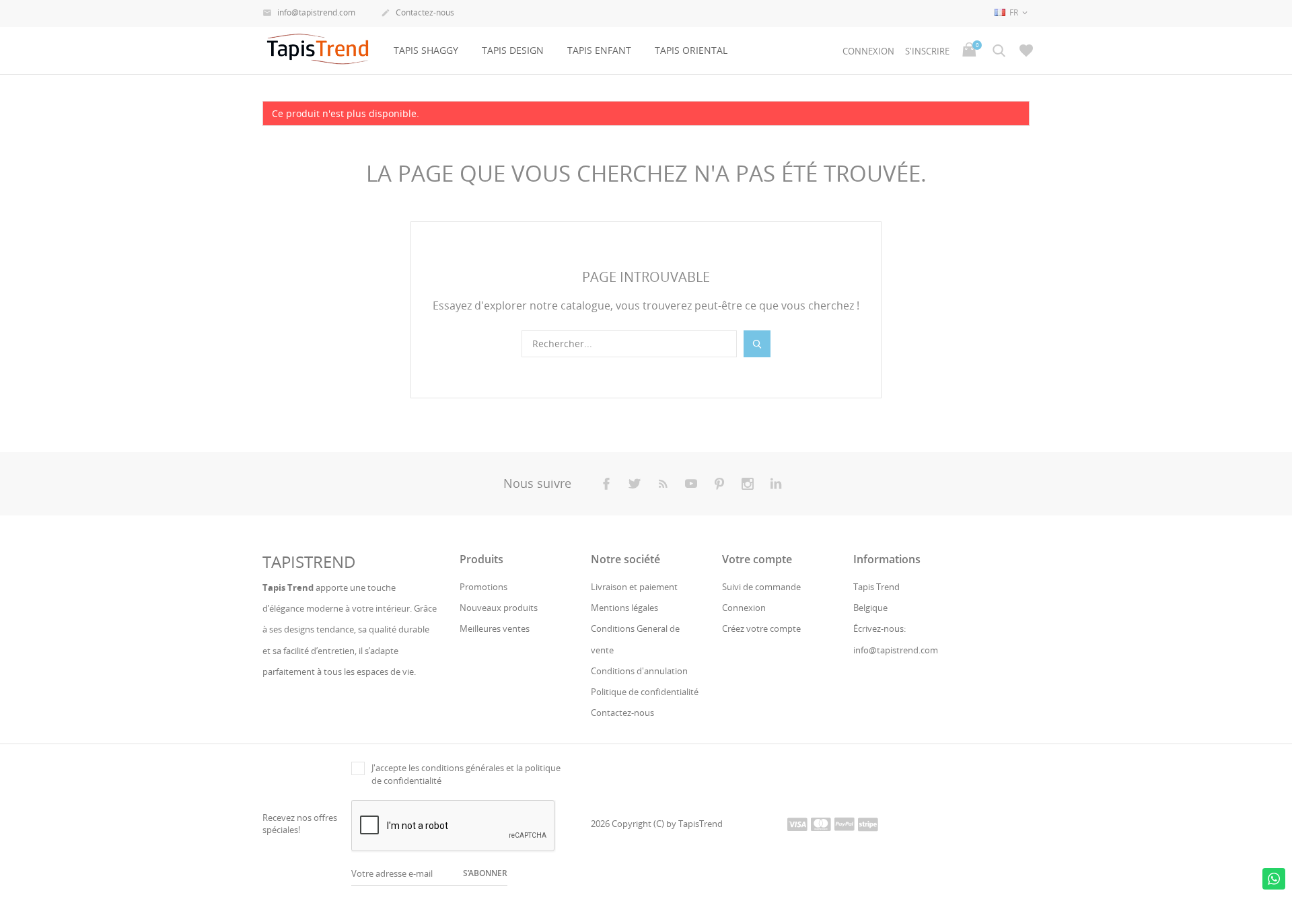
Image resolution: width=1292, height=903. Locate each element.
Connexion (744, 608)
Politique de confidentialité (644, 692)
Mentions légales (624, 608)
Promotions (483, 587)
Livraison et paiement (634, 587)
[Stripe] (868, 823)
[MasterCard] (821, 823)
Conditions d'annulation (639, 671)
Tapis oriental (691, 50)
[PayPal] (844, 823)
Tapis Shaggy (426, 50)
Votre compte (757, 559)
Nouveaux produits (499, 608)
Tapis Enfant (599, 50)
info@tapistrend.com (308, 12)
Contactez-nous (417, 12)
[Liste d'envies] (1026, 50)
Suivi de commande (761, 587)
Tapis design (513, 50)
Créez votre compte (761, 628)
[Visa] (797, 823)
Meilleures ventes (495, 628)
